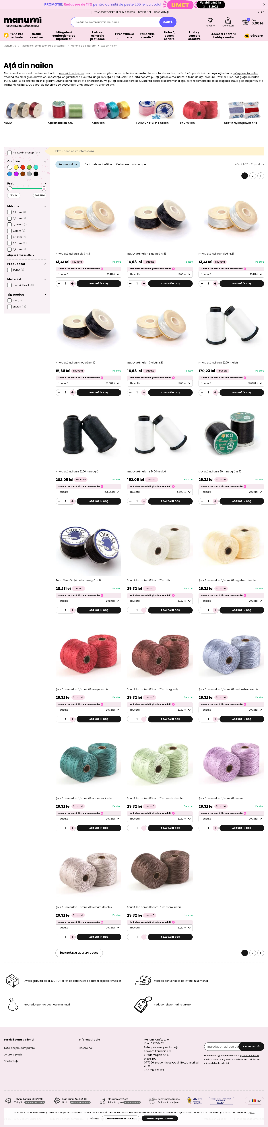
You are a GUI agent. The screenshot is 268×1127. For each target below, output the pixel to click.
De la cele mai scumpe (131, 164)
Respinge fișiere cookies (120, 1118)
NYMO (219, 77)
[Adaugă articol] (72, 283)
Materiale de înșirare (83, 45)
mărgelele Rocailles (245, 73)
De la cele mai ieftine (98, 164)
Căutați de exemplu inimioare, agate (97, 22)
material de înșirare (71, 73)
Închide (264, 4)
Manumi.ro (10, 45)
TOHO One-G (12, 81)
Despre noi (144, 12)
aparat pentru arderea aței (97, 84)
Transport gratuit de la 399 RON (114, 12)
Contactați (161, 12)
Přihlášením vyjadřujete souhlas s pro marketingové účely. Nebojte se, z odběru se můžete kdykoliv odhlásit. (231, 1059)
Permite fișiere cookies (159, 1118)
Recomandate (68, 164)
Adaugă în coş (98, 283)
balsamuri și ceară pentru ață (244, 81)
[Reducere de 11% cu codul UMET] (134, 4)
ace (137, 81)
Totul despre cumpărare (19, 1048)
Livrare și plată (13, 1054)
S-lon (230, 77)
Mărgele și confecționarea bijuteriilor (43, 45)
